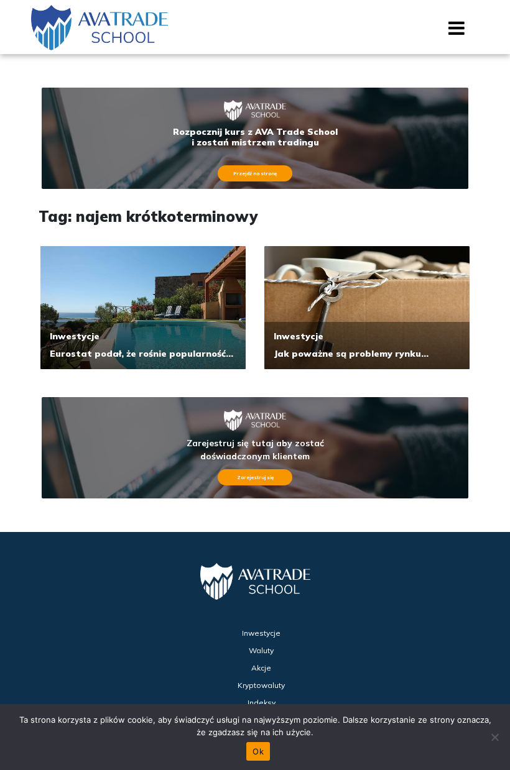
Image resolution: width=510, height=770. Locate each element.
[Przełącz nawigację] (456, 32)
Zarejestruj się (255, 477)
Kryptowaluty (261, 685)
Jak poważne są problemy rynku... (351, 353)
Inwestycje (75, 336)
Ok (258, 751)
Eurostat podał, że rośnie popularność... (141, 353)
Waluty (261, 650)
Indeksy (262, 702)
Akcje (261, 667)
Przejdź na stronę (255, 173)
